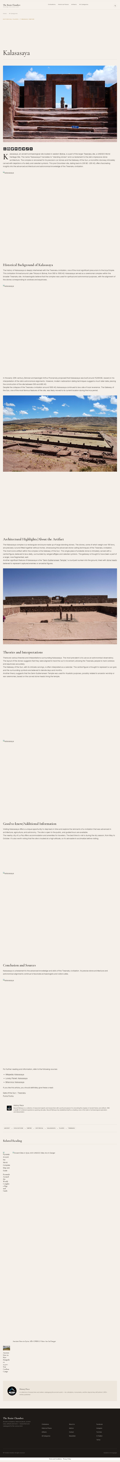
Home (5, 13)
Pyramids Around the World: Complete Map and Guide (6, 1182)
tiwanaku (71, 1128)
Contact (71, 1432)
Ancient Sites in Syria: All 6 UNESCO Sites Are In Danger (34, 1341)
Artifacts (74, 4)
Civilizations (52, 4)
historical (39, 1128)
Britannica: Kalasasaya (15, 1082)
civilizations (18, 1128)
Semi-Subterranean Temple (54, 560)
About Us (72, 1424)
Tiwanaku (88, 154)
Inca (106, 270)
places (61, 1128)
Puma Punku (8, 1096)
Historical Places (63, 4)
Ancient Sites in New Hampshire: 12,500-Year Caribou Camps (6, 1362)
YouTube (99, 1432)
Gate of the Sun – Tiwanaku (14, 1093)
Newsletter (72, 1436)
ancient (7, 1128)
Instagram (99, 1428)
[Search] (115, 5)
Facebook (99, 1424)
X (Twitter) (99, 1436)
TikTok (98, 1440)
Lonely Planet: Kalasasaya (17, 1078)
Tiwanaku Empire (27, 19)
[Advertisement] (60, 34)
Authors (71, 1428)
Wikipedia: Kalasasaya (15, 1074)
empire (29, 1128)
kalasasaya (51, 1128)
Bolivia (62, 154)
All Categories (83, 4)
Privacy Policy (67, 1459)
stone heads (112, 560)
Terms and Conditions (55, 1459)
